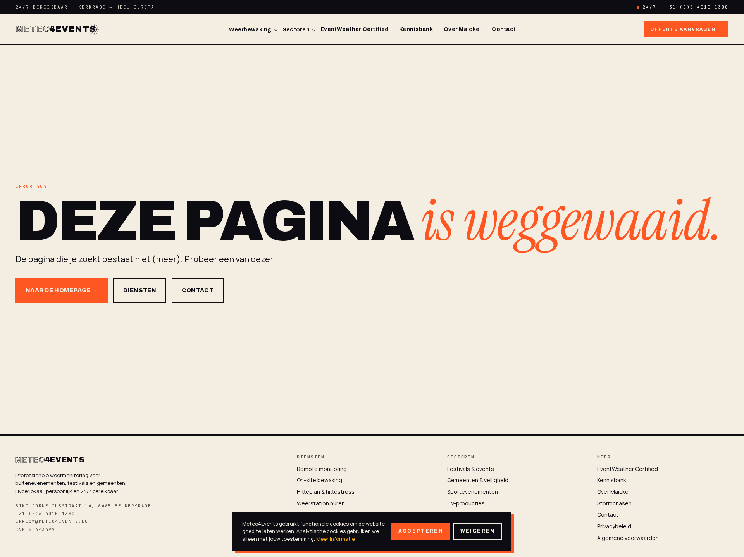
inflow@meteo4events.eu (52, 521)
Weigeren (477, 531)
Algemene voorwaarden (628, 537)
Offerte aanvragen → (686, 29)
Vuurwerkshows (467, 514)
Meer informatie (335, 538)
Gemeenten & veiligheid (477, 480)
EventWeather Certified (354, 29)
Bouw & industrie (468, 526)
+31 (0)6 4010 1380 (697, 7)
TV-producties (466, 503)
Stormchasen (614, 503)
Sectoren (296, 30)
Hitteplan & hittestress (326, 491)
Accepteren (420, 531)
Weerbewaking (250, 30)
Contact (504, 29)
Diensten (139, 290)
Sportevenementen (472, 491)
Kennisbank (416, 29)
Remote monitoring (322, 468)
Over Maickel (462, 29)
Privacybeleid (614, 526)
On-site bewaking (319, 480)
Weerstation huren (321, 503)
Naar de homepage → (62, 290)
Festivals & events (470, 468)
